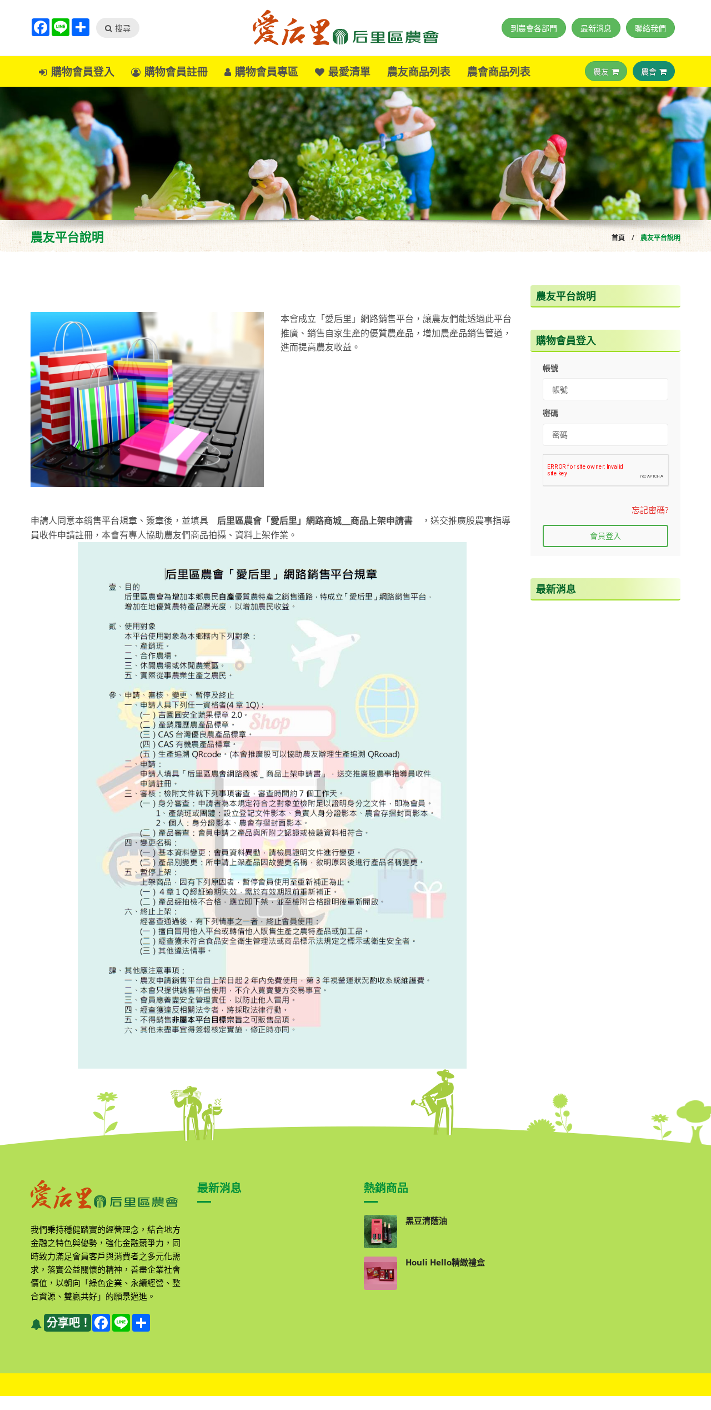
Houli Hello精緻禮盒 (445, 1262)
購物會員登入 (82, 71)
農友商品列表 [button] (418, 71)
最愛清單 (349, 71)
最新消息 (596, 28)
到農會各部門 (533, 28)
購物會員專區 (266, 71)
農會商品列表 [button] (498, 71)
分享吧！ (69, 1322)
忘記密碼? (650, 509)
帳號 (550, 368)
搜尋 (123, 28)
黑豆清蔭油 (426, 1220)
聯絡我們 (650, 28)
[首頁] (355, 28)
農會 (649, 71)
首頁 (618, 237)
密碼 (550, 413)
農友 (601, 71)
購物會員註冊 (176, 71)
